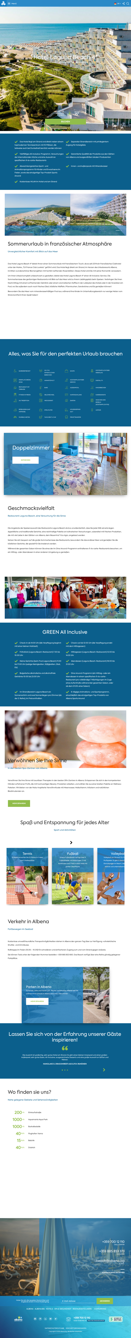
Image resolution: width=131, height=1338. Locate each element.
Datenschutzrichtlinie (54, 1328)
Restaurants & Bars (82, 1309)
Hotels (49, 1309)
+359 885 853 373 (111, 1251)
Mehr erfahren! (19, 803)
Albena (29, 1309)
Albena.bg (40, 1309)
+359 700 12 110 (113, 1241)
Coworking (100, 1309)
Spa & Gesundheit (62, 1309)
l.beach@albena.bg (109, 1260)
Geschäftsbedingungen (76, 1328)
